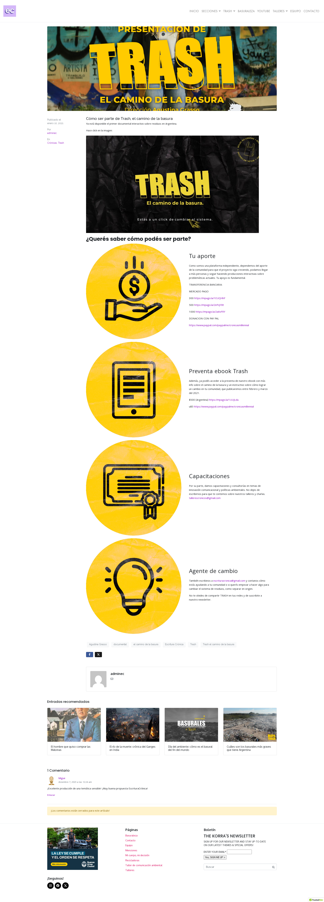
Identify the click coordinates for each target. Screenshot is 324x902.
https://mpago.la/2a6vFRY (210, 312)
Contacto (311, 11)
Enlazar (51, 795)
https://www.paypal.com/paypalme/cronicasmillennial (219, 325)
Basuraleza (246, 11)
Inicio (194, 11)
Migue (61, 778)
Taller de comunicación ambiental (143, 865)
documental (120, 644)
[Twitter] (65, 885)
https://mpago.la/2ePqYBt (209, 305)
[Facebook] (58, 885)
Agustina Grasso (98, 644)
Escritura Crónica (174, 644)
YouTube (263, 11)
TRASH (227, 11)
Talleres (279, 11)
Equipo (295, 11)
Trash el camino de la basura (218, 644)
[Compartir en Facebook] (89, 654)
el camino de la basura (145, 644)
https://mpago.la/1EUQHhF (209, 298)
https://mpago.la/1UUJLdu (224, 400)
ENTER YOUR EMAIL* (215, 851)
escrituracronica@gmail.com (229, 581)
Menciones (131, 850)
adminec (52, 133)
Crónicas (52, 143)
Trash (61, 143)
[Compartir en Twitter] (98, 654)
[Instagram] (50, 885)
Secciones (209, 11)
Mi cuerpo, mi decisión (137, 855)
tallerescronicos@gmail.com (205, 498)
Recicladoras (132, 860)
